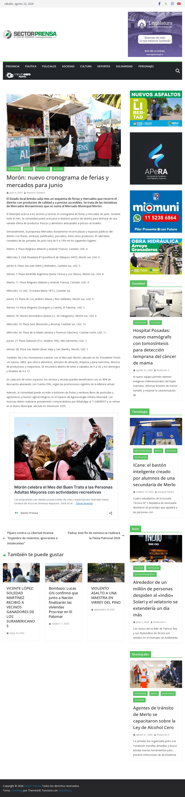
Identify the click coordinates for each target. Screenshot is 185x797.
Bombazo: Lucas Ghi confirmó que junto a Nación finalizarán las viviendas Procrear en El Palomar (63, 602)
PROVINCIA (12, 66)
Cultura (86, 66)
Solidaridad (124, 66)
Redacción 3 (163, 370)
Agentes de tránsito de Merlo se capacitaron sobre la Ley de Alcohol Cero (154, 717)
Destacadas (14, 169)
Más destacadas (142, 450)
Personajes (146, 66)
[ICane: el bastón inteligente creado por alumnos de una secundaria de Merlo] (156, 431)
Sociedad (68, 66)
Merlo (158, 450)
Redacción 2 (159, 622)
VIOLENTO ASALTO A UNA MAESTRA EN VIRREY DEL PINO (106, 595)
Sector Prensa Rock (145, 574)
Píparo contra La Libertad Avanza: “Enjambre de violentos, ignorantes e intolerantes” (32, 538)
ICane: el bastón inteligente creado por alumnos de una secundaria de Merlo (154, 474)
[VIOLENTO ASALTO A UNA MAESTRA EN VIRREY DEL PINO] (106, 566)
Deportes (103, 66)
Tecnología (141, 457)
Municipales (42, 169)
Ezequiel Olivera (166, 491)
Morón (28, 169)
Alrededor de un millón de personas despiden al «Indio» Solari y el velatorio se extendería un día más (155, 598)
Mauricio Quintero (36, 192)
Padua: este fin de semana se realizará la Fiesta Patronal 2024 (94, 535)
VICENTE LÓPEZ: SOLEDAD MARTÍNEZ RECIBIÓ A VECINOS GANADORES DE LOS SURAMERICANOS (21, 607)
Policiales (49, 66)
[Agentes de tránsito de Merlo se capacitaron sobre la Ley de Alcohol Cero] (156, 674)
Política (30, 66)
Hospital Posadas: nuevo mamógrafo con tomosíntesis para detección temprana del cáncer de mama (154, 346)
